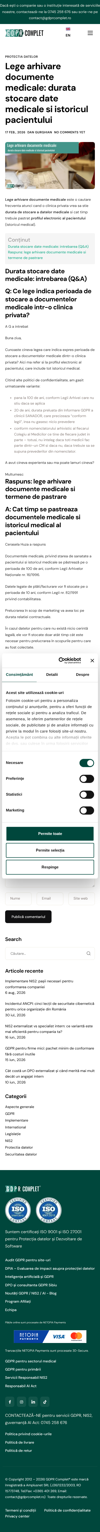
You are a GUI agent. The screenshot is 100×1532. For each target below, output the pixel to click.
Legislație (13, 1134)
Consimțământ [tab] (19, 675)
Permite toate (50, 833)
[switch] (86, 779)
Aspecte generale (19, 1107)
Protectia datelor (21, 57)
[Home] (24, 32)
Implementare (16, 1120)
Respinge (50, 867)
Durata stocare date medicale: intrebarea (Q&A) (48, 246)
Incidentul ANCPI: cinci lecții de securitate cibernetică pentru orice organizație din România (49, 1006)
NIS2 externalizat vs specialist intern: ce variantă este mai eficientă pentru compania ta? (49, 1029)
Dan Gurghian (39, 132)
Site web (81, 898)
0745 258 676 (59, 12)
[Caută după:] (50, 953)
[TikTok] (44, 1402)
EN (68, 35)
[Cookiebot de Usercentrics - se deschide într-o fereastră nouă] (60, 660)
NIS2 (9, 1141)
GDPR (10, 1114)
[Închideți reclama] (92, 660)
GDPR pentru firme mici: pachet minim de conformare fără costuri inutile (49, 1051)
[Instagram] (21, 1402)
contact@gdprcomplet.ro (50, 18)
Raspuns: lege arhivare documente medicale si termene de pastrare (47, 255)
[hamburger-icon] (90, 33)
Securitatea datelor (21, 1154)
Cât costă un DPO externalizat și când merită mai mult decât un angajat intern (50, 1074)
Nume (15, 898)
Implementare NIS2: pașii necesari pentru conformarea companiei (39, 984)
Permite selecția (50, 850)
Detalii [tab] (52, 675)
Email (46, 898)
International (15, 1127)
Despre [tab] (82, 675)
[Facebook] (9, 1402)
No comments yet (69, 132)
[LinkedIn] (33, 1402)
